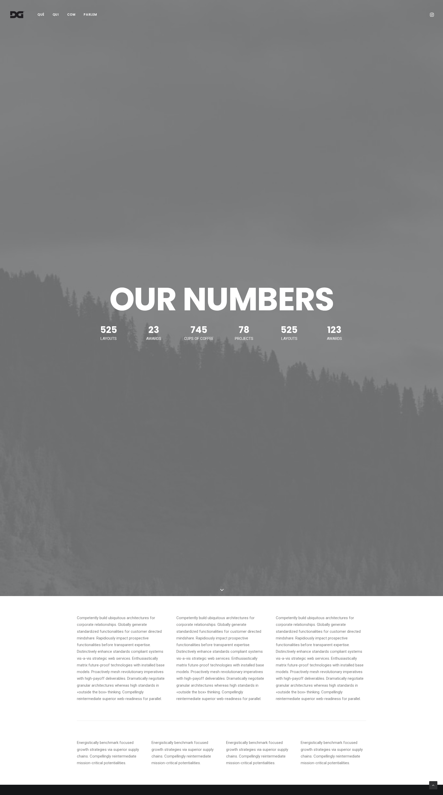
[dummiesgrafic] (17, 14)
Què (40, 14)
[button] (431, 14)
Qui (56, 14)
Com (71, 14)
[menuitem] (41, 14)
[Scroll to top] (433, 785)
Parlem (90, 14)
